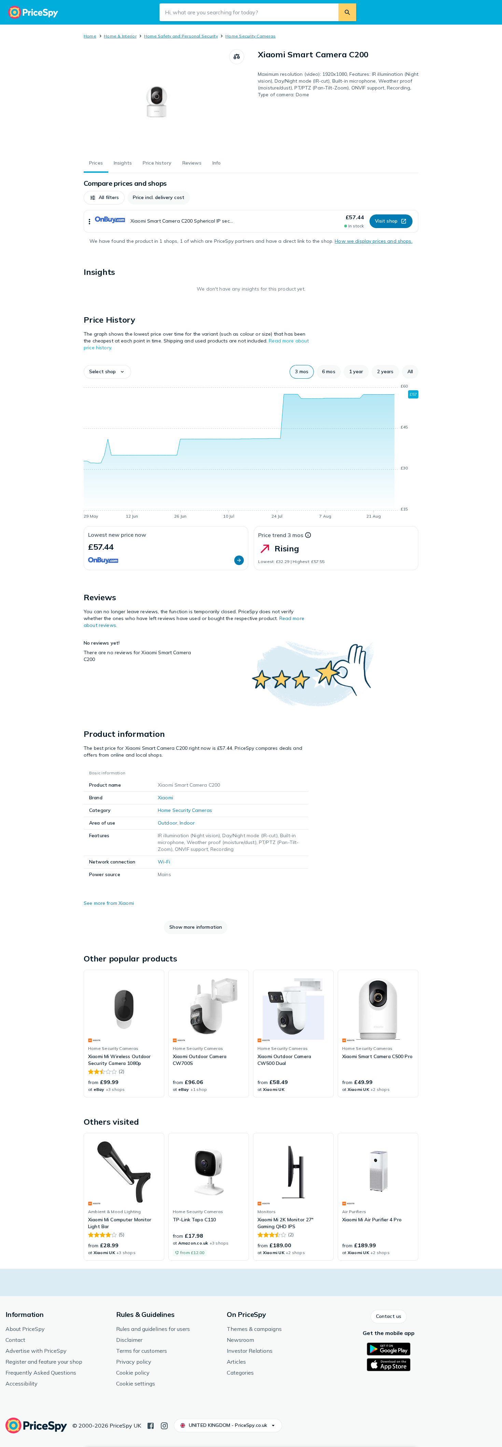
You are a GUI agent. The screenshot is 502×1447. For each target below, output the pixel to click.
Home (90, 36)
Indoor (187, 823)
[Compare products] (236, 56)
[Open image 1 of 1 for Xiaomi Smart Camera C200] (156, 100)
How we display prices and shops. (373, 241)
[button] (104, 198)
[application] (251, 452)
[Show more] (89, 221)
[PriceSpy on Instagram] (164, 1425)
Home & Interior (120, 36)
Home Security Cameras (250, 36)
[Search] (347, 12)
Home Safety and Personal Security (181, 36)
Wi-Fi (164, 862)
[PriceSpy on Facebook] (151, 1425)
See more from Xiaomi (109, 903)
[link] (124, 1033)
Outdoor (167, 823)
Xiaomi (165, 798)
